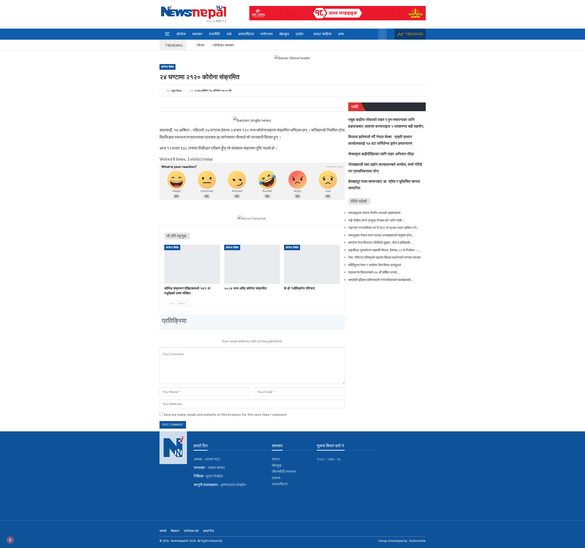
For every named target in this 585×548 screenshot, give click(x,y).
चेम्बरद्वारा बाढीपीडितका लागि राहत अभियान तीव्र (381, 154)
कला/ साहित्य (322, 34)
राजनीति (214, 34)
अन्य (341, 34)
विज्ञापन (175, 531)
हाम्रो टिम (208, 531)
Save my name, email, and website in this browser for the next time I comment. (225, 414)
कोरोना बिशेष (167, 66)
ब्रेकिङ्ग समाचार (224, 45)
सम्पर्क (163, 531)
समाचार (197, 34)
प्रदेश (299, 34)
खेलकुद (284, 34)
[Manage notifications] (10, 540)
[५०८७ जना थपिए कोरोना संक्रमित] (252, 264)
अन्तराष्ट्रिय (246, 34)
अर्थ (228, 34)
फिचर (201, 45)
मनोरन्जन (267, 34)
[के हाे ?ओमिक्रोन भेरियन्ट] (312, 264)
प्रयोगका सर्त (191, 531)
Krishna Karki (417, 541)
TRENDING (414, 34)
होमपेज (181, 34)
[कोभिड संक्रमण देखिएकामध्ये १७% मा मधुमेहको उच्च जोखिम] (192, 264)
